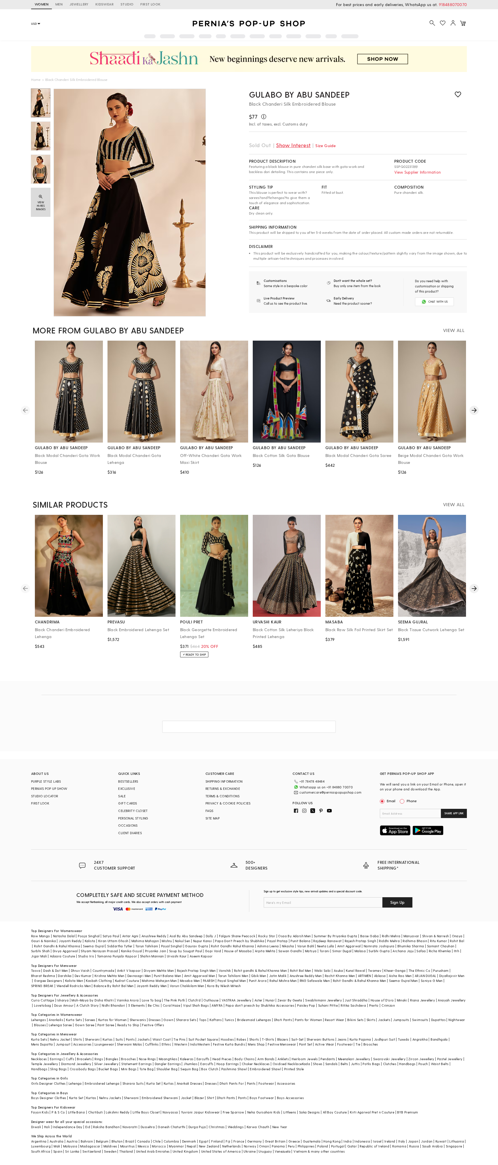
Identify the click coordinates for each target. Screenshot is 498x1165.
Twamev (374, 970)
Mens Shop (256, 1044)
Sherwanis (138, 1020)
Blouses (40, 1025)
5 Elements (136, 1005)
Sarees (90, 1020)
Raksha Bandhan (106, 1127)
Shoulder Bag (167, 1069)
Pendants (327, 1059)
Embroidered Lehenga (102, 1083)
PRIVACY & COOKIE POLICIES (228, 803)
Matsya (310, 951)
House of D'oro (382, 1000)
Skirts (371, 1020)
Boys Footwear (262, 1098)
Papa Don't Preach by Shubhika (239, 941)
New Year (279, 1127)
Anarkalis (56, 1020)
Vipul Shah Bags (196, 1005)
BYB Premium (407, 1112)
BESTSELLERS (128, 781)
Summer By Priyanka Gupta (335, 936)
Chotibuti (95, 1112)
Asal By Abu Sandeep (186, 936)
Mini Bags (129, 1069)
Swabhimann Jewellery (323, 1000)
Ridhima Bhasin (415, 941)
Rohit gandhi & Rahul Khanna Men (260, 970)
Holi (47, 1127)
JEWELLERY (78, 4)
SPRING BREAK (42, 986)
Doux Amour (63, 1005)
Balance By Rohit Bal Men (114, 986)
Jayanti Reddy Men (152, 986)
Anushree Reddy (154, 936)
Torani (324, 951)
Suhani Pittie (328, 1005)
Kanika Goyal (131, 951)
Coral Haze (171, 1005)
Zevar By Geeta (290, 1000)
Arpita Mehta (265, 951)
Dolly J (211, 936)
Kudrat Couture (127, 980)
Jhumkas (190, 1064)
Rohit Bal (457, 941)
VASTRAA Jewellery (237, 1000)
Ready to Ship (128, 1025)
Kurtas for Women (112, 1020)
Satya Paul (111, 936)
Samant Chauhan (440, 946)
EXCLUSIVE (126, 788)
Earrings (56, 1059)
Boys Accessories (290, 1098)
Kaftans (216, 1020)
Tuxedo (403, 1039)
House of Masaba (238, 951)
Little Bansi (76, 1112)
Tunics (229, 1020)
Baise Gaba (369, 936)
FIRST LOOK (150, 4)
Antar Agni (130, 936)
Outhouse (210, 1000)
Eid (87, 1127)
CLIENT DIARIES (130, 833)
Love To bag (151, 1000)
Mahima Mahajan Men (159, 980)
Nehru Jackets (110, 1098)
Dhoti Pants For (232, 1083)
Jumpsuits (401, 1020)
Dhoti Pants (283, 1020)
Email (391, 801)
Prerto (374, 1005)
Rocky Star (266, 936)
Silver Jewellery (106, 1064)
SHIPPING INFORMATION (224, 781)
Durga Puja (197, 1127)
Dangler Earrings (168, 1064)
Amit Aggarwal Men (199, 976)
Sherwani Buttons (320, 1039)
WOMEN (41, 4)
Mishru (167, 941)
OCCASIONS (127, 825)
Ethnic (166, 1044)
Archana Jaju (403, 951)
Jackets (384, 1020)
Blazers (282, 1039)
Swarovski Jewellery (389, 1059)
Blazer (199, 1098)
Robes (241, 1039)
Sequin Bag (189, 1069)
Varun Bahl (305, 946)
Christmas (217, 1127)
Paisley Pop (306, 1005)
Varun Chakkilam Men (187, 986)
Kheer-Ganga (394, 970)
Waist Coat (161, 1039)
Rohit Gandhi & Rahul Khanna (57, 946)
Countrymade (103, 970)
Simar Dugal (341, 951)
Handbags (407, 1064)
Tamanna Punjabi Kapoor (117, 956)
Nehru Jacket (60, 1039)
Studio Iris (86, 956)
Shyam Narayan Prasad (99, 951)
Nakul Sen (182, 941)
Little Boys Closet (146, 1112)
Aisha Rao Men (400, 976)
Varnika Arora (128, 1000)
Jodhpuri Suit (384, 1039)
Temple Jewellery (44, 1064)
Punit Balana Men (167, 976)
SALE (122, 796)
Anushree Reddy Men (306, 976)
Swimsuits (420, 1020)
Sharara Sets (186, 1020)
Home (36, 79)
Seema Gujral (93, 946)
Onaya (457, 936)
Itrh (456, 951)
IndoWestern (200, 1044)
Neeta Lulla (325, 946)
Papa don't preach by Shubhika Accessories (260, 1005)
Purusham (440, 970)
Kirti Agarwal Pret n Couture (372, 1112)
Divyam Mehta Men (159, 970)
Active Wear (324, 1044)
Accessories (82, 1044)
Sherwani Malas (129, 1044)
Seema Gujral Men (403, 980)
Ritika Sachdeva (353, 1005)
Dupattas (438, 1020)
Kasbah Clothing (99, 980)
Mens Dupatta (42, 1044)
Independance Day (67, 1127)
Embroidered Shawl (265, 1069)
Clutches (389, 1064)
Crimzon (388, 1005)
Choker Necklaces (255, 1064)
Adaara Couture (62, 956)
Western (180, 1044)
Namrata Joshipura (379, 946)
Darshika (64, 976)
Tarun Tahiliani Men (233, 976)
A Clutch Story (87, 1005)
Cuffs (70, 1059)
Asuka (338, 970)
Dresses (155, 1020)
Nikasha (288, 946)
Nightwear (456, 1020)
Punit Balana (300, 941)
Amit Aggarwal (349, 946)
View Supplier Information (417, 172)
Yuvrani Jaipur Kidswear (200, 1112)
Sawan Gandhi (290, 951)
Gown (168, 1020)
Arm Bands (266, 1059)
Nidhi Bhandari (113, 1005)
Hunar (270, 1000)
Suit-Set (297, 1039)
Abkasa (380, 976)
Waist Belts (439, 1064)
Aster (258, 1000)
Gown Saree (85, 1025)
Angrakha (420, 1039)
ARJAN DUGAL (425, 976)
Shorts (254, 1039)
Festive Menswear (282, 1044)
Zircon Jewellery (421, 1059)
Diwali (36, 1127)
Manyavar (411, 936)
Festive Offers (153, 1025)
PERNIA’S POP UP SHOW (49, 788)
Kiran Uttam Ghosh (113, 941)
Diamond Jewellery (76, 1064)
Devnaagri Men (139, 976)
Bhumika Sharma (410, 946)
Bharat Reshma (43, 976)
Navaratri (130, 1127)
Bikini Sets (355, 1020)
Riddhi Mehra (389, 941)
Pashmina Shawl (234, 1069)
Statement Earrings (136, 1064)
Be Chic (154, 1005)
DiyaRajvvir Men (452, 976)
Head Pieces (221, 1059)
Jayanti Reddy (70, 941)
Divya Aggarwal (65, 951)
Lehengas (38, 1020)
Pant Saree (105, 1025)
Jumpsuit (63, 1044)
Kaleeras (186, 1059)
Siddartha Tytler (119, 946)
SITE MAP (212, 818)
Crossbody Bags (83, 1069)
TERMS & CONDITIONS (222, 796)
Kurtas (107, 1039)
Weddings (236, 1127)
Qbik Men (258, 976)
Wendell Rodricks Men (73, 986)
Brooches (370, 1044)
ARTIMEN (364, 976)
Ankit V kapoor (129, 970)
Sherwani (92, 1039)
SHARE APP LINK (454, 813)
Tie (358, 1044)
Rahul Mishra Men (283, 980)
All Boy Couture (335, 1112)
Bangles (112, 1059)
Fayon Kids (40, 1112)
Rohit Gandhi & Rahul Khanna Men (359, 980)
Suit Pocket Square (203, 1039)
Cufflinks (152, 1044)
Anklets (283, 1059)
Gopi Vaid (213, 951)
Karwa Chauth (258, 1127)
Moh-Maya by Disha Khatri (92, 1000)
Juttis (355, 1064)
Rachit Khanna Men (340, 976)
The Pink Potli (174, 1000)
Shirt (210, 1098)
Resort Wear (334, 1020)
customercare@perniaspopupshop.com (330, 792)
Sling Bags (58, 1069)
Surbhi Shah (40, 951)
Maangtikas (168, 1059)
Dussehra (148, 1127)
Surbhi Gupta (379, 951)
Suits (119, 1039)
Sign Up (397, 902)
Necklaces (39, 1059)
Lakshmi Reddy (117, 1112)
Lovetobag (42, 1005)
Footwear (345, 1044)
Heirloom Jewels (305, 1059)
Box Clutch (209, 1069)
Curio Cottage (42, 1000)
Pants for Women (308, 1020)
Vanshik (225, 970)
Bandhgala (439, 1039)
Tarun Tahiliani (146, 946)
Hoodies (227, 1039)
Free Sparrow (233, 1112)
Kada (306, 1064)
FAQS (209, 811)
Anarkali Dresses (189, 1083)
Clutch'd (194, 1000)
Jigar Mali (39, 956)
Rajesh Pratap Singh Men (196, 970)
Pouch (423, 1064)
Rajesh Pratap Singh (360, 941)
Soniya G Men (432, 980)
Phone (412, 801)
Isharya (63, 1000)
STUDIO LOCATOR (44, 796)
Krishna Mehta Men (109, 976)
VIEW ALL (454, 330)
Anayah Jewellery (451, 1000)
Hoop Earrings (227, 1064)
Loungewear (104, 1044)
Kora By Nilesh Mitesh (224, 986)
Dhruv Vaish (80, 970)
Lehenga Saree (60, 1025)
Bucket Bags (108, 1069)
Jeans (342, 1039)
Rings (99, 1059)
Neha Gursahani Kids (263, 1112)
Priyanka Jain (155, 951)
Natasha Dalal (64, 936)
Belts (344, 1064)
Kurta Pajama (360, 1039)
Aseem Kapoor (201, 956)
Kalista (90, 941)
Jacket (186, 1098)
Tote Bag (146, 1069)
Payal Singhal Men (232, 980)
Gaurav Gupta (196, 946)
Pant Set (305, 1044)
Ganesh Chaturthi (171, 1127)
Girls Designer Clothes (48, 1083)
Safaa (421, 951)
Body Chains (244, 1059)
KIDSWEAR (104, 4)
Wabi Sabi (322, 970)
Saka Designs (309, 1112)
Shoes (317, 1064)
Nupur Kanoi (202, 941)
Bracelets (84, 1059)
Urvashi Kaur (177, 956)
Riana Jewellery (422, 1000)
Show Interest (293, 145)
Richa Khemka (440, 951)
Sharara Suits (133, 1083)
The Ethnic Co (419, 970)
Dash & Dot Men (55, 970)
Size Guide (325, 145)
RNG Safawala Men (315, 980)
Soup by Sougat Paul (185, 951)
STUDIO (126, 4)
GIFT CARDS (127, 803)
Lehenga (75, 1083)
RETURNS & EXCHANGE (222, 788)
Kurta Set (153, 1083)
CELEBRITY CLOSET (133, 811)
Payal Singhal (171, 946)
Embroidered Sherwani (160, 1098)
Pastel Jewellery (449, 1059)
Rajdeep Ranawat (327, 941)
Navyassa (170, 1112)
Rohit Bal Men (300, 970)
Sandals (331, 1064)
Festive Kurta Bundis (229, 1044)
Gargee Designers (48, 980)
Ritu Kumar (438, 941)
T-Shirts (268, 1039)
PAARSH (208, 980)
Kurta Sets (74, 1020)
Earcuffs (203, 1059)
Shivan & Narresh (435, 936)
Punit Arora (258, 980)
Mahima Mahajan (145, 941)
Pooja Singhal (88, 936)
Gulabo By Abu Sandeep (299, 94)
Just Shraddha (356, 1000)
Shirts (77, 1039)
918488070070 (453, 4)
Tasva (35, 970)
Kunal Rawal (355, 970)
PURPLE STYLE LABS (46, 781)
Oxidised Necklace (287, 1064)
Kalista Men (74, 980)
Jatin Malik (277, 976)
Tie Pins (179, 1039)
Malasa (360, 951)
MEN (59, 4)
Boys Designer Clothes (48, 1098)
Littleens (289, 1112)
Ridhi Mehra (391, 936)
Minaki (402, 1000)
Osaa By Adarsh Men (294, 936)
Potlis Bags (371, 1064)
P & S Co (58, 1112)
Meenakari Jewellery (354, 1059)
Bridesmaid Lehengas (254, 1020)
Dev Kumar (83, 976)
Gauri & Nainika (43, 941)
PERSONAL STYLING (133, 818)
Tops (203, 1020)
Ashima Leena (268, 946)
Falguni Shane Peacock (237, 936)
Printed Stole (294, 1069)
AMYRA (217, 1005)
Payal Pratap (277, 941)
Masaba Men (190, 980)
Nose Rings (147, 1059)
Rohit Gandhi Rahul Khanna (232, 946)
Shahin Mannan (152, 956)
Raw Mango (40, 936)
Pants (130, 1039)
